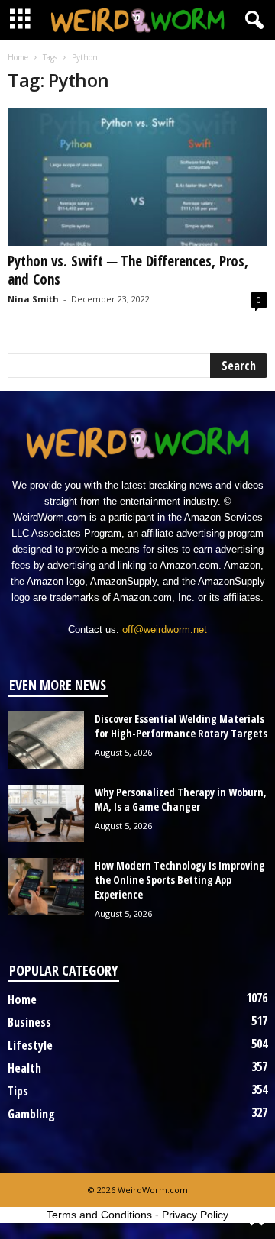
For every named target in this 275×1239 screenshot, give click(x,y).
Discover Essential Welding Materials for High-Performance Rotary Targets (181, 725)
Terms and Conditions (99, 1214)
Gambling (31, 1113)
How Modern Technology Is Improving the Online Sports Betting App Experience (180, 880)
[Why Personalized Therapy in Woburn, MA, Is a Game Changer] (46, 813)
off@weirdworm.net (164, 629)
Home (18, 57)
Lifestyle (30, 1045)
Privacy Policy (195, 1214)
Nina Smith (33, 299)
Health (24, 1068)
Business (29, 1022)
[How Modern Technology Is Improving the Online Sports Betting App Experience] (46, 886)
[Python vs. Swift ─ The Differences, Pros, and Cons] (137, 177)
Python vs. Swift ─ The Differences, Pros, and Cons (128, 270)
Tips (18, 1091)
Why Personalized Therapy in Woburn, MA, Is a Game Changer (181, 799)
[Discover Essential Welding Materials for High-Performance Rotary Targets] (46, 740)
